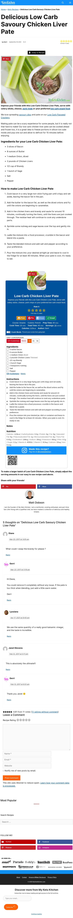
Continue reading (36, 914)
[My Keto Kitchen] (8, 2)
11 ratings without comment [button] (45, 712)
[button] (61, 41)
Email (52, 318)
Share (41, 318)
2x (34, 341)
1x (30, 341)
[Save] (6, 59)
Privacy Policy (52, 877)
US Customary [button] (13, 374)
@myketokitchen (44, 452)
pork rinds (28, 108)
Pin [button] (32, 318)
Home (3, 9)
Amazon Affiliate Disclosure (37, 877)
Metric (24, 341)
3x (37, 341)
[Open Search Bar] (63, 2)
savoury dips (25, 114)
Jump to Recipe (37, 53)
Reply (8, 555)
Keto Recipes (13, 9)
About (18, 877)
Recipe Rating (9, 720)
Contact (24, 877)
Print (22, 318)
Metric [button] (23, 374)
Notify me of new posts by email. (20, 770)
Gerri (5, 42)
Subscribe (9, 907)
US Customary (14, 341)
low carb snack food (60, 108)
